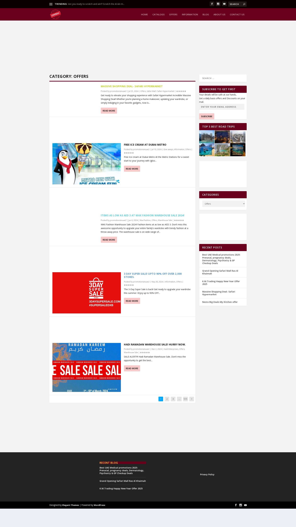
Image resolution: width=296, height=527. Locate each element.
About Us (219, 14)
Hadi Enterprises (171, 349)
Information (190, 14)
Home (144, 14)
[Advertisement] (141, 46)
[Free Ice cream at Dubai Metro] (86, 163)
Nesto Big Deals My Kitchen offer (220, 301)
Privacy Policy (207, 474)
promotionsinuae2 (118, 91)
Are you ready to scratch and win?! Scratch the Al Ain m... (96, 3)
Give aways (168, 149)
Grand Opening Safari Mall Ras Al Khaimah (220, 272)
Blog (206, 14)
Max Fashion (145, 220)
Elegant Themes (70, 505)
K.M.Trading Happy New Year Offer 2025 (221, 283)
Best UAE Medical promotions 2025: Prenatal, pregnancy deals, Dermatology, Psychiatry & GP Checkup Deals (221, 259)
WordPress (99, 505)
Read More (109, 110)
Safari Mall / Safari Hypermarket (160, 91)
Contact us (237, 14)
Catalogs (158, 14)
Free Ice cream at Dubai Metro (145, 144)
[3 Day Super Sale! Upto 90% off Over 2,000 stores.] (86, 292)
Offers (173, 14)
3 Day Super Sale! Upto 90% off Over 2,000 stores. (153, 275)
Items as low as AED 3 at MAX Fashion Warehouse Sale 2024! (143, 215)
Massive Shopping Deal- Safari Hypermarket (132, 86)
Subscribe (206, 116)
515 (185, 398)
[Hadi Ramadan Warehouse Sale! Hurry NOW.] (86, 367)
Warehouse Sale (165, 220)
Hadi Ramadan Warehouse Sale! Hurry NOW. (155, 344)
